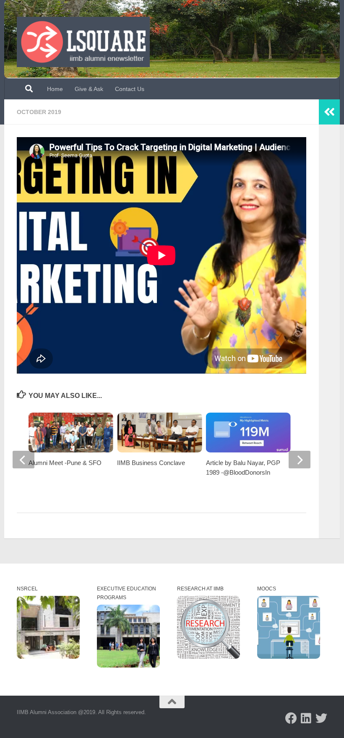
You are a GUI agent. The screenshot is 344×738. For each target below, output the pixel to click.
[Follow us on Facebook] (291, 718)
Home (55, 89)
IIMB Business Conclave (151, 462)
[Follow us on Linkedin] (306, 718)
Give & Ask (89, 89)
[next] (299, 459)
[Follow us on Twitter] (321, 718)
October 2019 (39, 112)
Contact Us (129, 89)
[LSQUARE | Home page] (83, 42)
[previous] (23, 459)
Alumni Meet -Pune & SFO (65, 462)
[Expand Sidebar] (329, 112)
